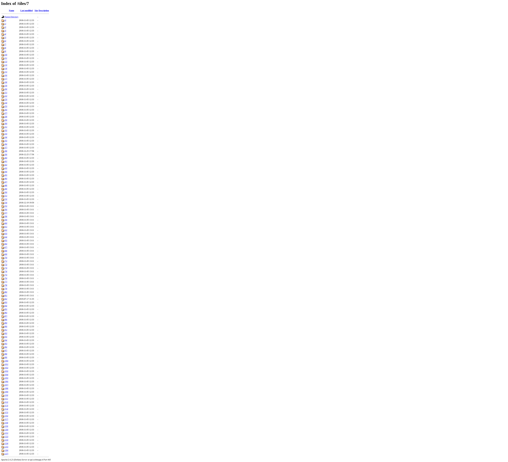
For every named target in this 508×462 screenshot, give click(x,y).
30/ (6, 123)
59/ (6, 220)
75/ (6, 275)
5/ (5, 37)
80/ (6, 292)
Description (44, 10)
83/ (6, 302)
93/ (6, 337)
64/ (6, 237)
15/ (6, 72)
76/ (6, 278)
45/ (6, 175)
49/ (6, 189)
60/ (6, 223)
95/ (6, 344)
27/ (6, 113)
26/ (6, 110)
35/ (6, 141)
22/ (6, 96)
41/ (6, 161)
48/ (6, 185)
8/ (5, 48)
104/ (6, 374)
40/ (6, 158)
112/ (6, 402)
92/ (6, 333)
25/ (6, 106)
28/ (6, 117)
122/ (6, 436)
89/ (6, 323)
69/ (6, 254)
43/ (6, 168)
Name (11, 10)
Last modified (26, 10)
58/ (6, 216)
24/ (6, 103)
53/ (6, 199)
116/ (6, 416)
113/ (6, 405)
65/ (6, 240)
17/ (6, 79)
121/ (6, 433)
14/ (6, 68)
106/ (6, 381)
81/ (6, 295)
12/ (6, 61)
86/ (6, 313)
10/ (6, 55)
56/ (6, 209)
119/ (6, 426)
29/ (6, 120)
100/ (6, 361)
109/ (6, 392)
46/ (6, 178)
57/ (6, 213)
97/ (6, 350)
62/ (6, 230)
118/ (6, 423)
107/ (6, 385)
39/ (6, 154)
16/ (6, 75)
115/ (6, 412)
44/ (6, 172)
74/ (6, 271)
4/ (5, 34)
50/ (6, 192)
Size (36, 10)
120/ (6, 430)
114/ (6, 409)
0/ (5, 20)
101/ (6, 364)
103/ (6, 371)
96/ (6, 347)
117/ (6, 419)
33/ (6, 134)
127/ (6, 454)
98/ (6, 354)
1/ (5, 24)
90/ (6, 326)
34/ (6, 137)
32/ (6, 130)
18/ (6, 82)
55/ (6, 206)
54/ (6, 202)
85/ (6, 309)
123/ (6, 440)
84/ (6, 306)
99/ (6, 357)
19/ (6, 86)
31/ (6, 127)
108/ (6, 388)
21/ (6, 92)
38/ (6, 151)
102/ (6, 368)
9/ (5, 51)
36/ (6, 144)
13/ (6, 65)
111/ (6, 399)
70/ (6, 258)
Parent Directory (11, 17)
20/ (6, 89)
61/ (6, 227)
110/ (6, 395)
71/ (6, 261)
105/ (6, 378)
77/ (6, 282)
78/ (6, 285)
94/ (6, 340)
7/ (5, 44)
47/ (6, 182)
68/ (6, 251)
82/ (6, 299)
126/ (6, 450)
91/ (6, 330)
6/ (5, 41)
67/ (6, 247)
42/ (6, 165)
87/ (6, 316)
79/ (6, 288)
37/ (6, 147)
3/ (5, 31)
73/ (6, 268)
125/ (6, 447)
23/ (6, 99)
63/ (6, 233)
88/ (6, 319)
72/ (6, 264)
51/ (6, 196)
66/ (6, 244)
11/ (6, 58)
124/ (6, 443)
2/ (5, 27)
